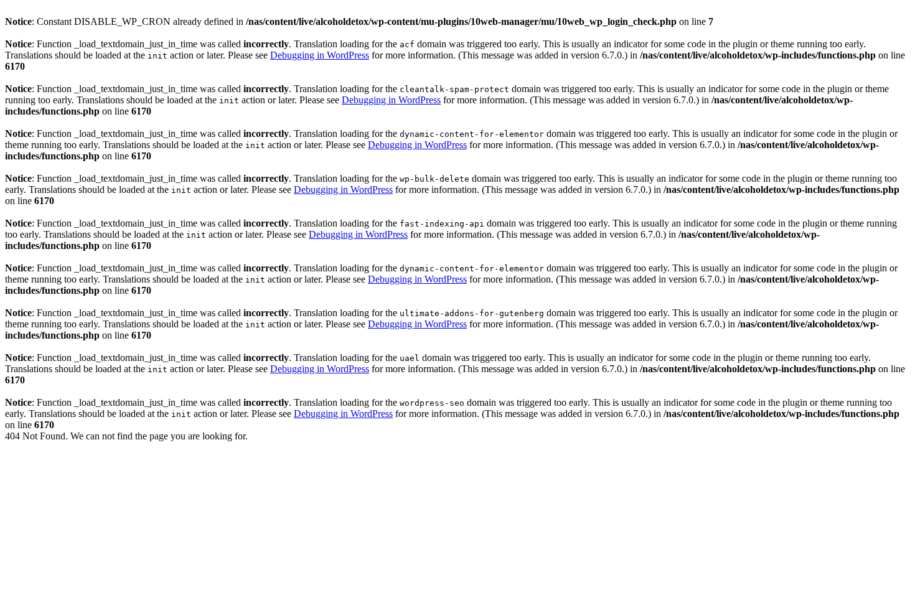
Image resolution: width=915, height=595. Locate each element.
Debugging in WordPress (319, 55)
